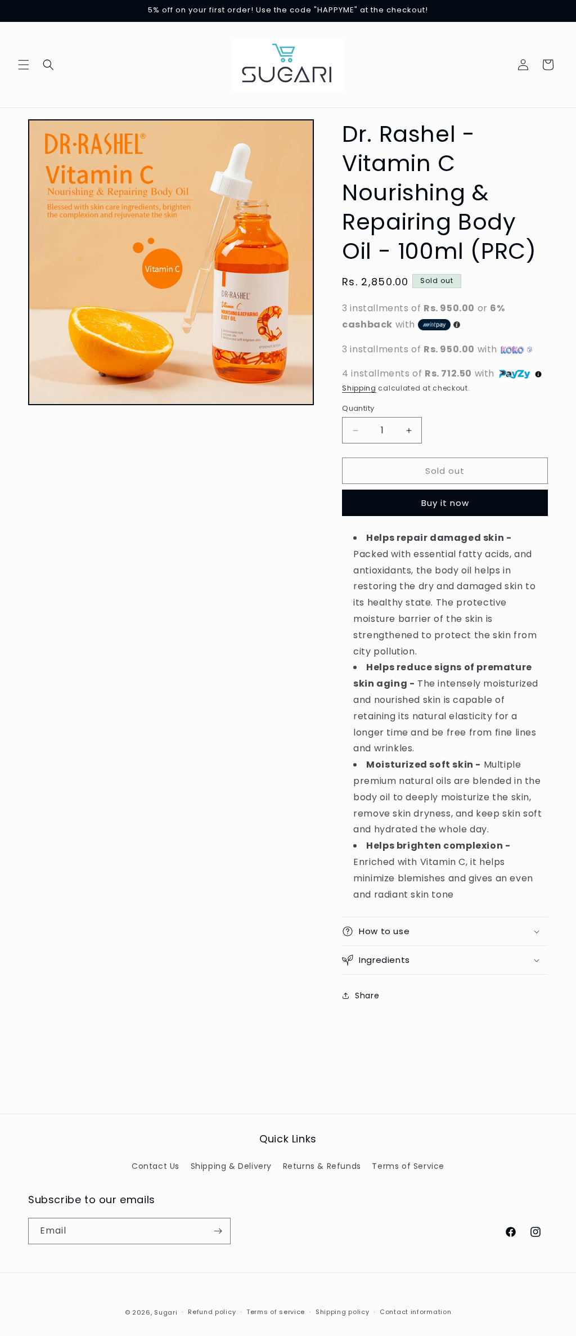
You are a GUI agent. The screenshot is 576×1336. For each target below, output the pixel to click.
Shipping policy (343, 1311)
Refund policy (212, 1311)
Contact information (415, 1311)
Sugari (165, 1312)
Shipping (359, 388)
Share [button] (367, 995)
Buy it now (445, 503)
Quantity (358, 408)
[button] (23, 64)
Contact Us (155, 1166)
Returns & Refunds (322, 1166)
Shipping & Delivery (231, 1166)
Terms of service (275, 1311)
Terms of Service (408, 1166)
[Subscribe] (217, 1231)
